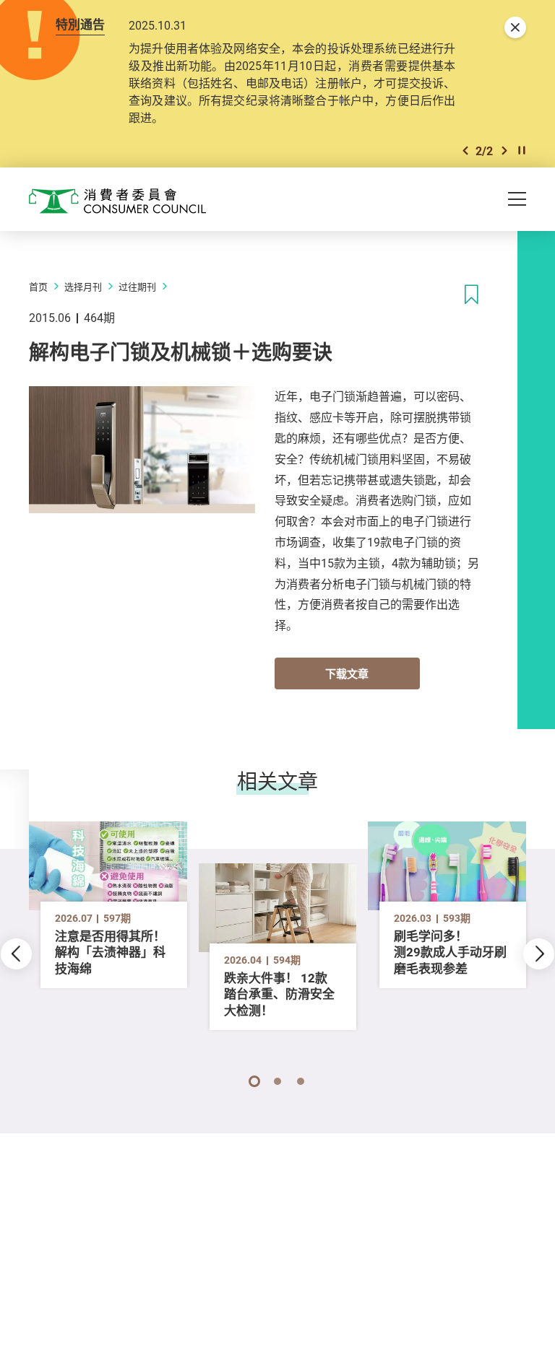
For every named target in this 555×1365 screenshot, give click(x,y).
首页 (38, 286)
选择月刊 (83, 286)
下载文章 (347, 673)
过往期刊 (137, 286)
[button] (465, 150)
